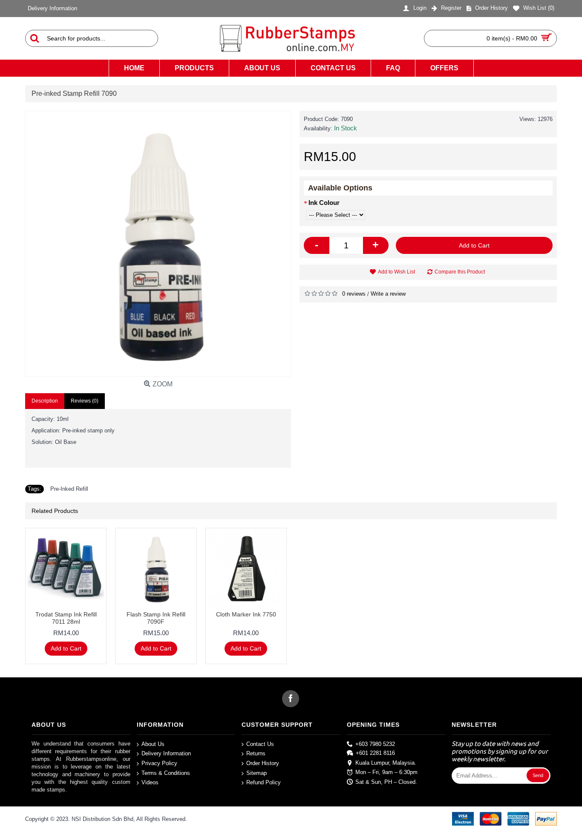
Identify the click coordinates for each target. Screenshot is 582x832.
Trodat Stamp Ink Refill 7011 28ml (66, 618)
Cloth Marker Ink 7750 (246, 614)
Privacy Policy (159, 763)
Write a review (388, 294)
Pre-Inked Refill (69, 489)
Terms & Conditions (165, 772)
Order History (262, 763)
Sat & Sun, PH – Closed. (386, 782)
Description (45, 401)
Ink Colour (324, 202)
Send (538, 775)
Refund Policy (263, 782)
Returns (255, 753)
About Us (152, 744)
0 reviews (354, 294)
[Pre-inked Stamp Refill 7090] (158, 244)
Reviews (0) (84, 401)
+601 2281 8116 (375, 753)
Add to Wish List (396, 272)
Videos (149, 782)
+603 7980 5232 (375, 744)
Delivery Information (166, 753)
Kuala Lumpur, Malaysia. (385, 762)
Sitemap (256, 772)
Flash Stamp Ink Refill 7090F (156, 618)
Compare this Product (460, 272)
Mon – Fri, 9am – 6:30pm (386, 772)
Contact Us (260, 744)
